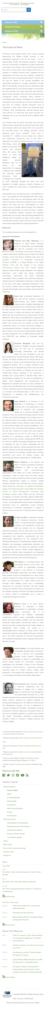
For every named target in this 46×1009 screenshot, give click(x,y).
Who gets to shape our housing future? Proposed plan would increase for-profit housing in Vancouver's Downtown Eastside (27, 969)
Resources (7, 855)
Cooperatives (11, 805)
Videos (5, 841)
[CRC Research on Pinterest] (17, 776)
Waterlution (37, 296)
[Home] (19, 4)
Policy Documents (9, 819)
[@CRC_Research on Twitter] (8, 776)
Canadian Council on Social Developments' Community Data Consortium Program (23, 491)
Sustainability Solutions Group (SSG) (27, 564)
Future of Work (12, 790)
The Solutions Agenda (14, 837)
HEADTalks (6, 292)
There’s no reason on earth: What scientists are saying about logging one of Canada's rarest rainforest (27, 937)
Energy (9, 812)
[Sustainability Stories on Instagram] (13, 776)
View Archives (10, 896)
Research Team (8, 852)
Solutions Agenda (9, 787)
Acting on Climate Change (16, 834)
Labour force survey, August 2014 (32, 738)
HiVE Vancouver (19, 667)
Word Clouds (7, 844)
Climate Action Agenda (14, 830)
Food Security (11, 815)
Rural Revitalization (13, 797)
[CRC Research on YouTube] (22, 776)
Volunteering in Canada (32, 758)
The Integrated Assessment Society (30, 520)
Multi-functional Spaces (15, 808)
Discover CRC (11, 22)
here (34, 232)
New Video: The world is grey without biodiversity (19, 881)
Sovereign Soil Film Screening (23, 913)
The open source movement (23, 764)
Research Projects (12, 27)
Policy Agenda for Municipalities (17, 823)
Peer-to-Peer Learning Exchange (14, 848)
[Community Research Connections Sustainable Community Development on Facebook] (3, 776)
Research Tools (11, 31)
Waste (9, 794)
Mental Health (11, 801)
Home (4, 42)
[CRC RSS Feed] (27, 776)
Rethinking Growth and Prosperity (18, 826)
